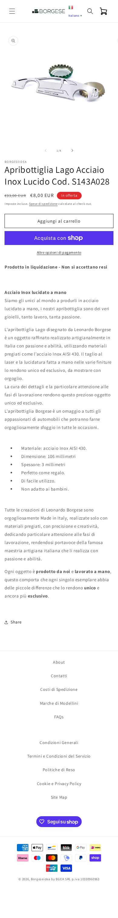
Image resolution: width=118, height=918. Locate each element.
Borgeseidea (41, 879)
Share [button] (16, 622)
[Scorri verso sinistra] (45, 150)
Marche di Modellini (59, 703)
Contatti (59, 675)
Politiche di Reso (59, 769)
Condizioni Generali (59, 742)
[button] (12, 11)
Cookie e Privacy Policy (59, 783)
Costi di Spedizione (58, 689)
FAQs (59, 717)
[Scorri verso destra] (72, 150)
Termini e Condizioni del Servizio (59, 756)
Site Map (59, 797)
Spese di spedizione (43, 204)
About (59, 662)
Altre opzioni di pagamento (59, 252)
